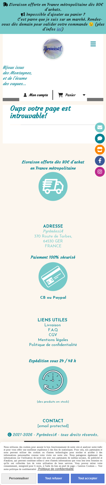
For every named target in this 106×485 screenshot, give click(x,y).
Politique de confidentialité (53, 345)
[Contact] (100, 127)
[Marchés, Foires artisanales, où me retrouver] (100, 150)
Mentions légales (53, 340)
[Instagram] (100, 172)
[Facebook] (100, 161)
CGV (53, 335)
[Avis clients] (100, 138)
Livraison (53, 325)
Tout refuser (53, 478)
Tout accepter (87, 478)
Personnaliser (19, 478)
